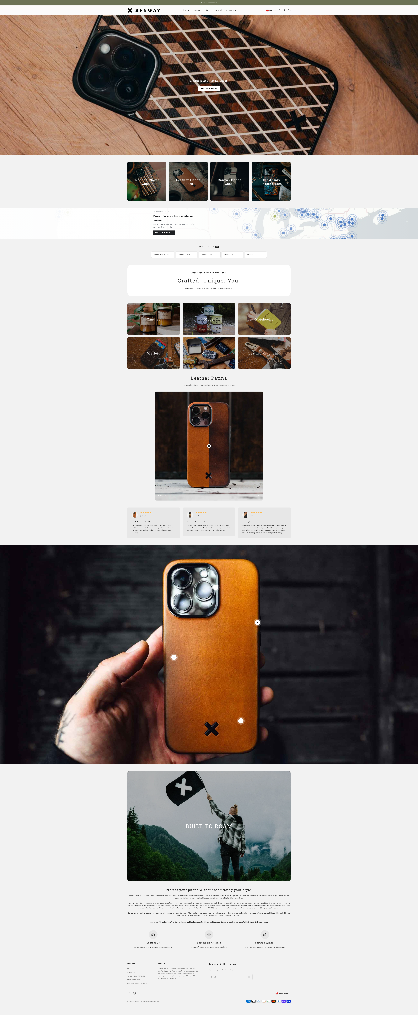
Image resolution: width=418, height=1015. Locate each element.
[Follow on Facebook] (128, 993)
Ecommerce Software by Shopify (150, 1001)
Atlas (208, 10)
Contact (230, 10)
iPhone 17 (255, 254)
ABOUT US (131, 972)
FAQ (128, 968)
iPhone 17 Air (209, 254)
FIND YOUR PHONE (209, 89)
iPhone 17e (232, 254)
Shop (184, 10)
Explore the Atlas (164, 233)
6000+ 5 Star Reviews (209, 3)
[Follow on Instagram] (134, 993)
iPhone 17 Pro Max (163, 254)
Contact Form (144, 947)
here (224, 947)
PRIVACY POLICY (133, 980)
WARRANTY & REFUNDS (136, 976)
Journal (218, 10)
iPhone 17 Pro (186, 254)
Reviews (197, 10)
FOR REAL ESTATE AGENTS (137, 984)
